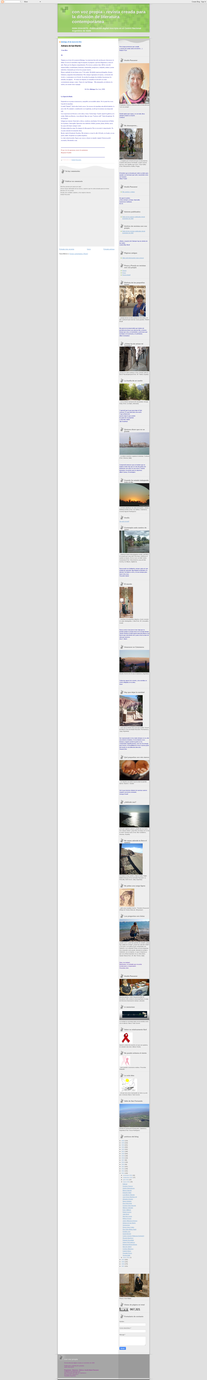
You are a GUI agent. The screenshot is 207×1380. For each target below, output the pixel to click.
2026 (123, 1140)
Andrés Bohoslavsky (129, 1188)
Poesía (124, 270)
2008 (123, 1264)
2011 (123, 1173)
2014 (123, 1166)
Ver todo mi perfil (124, 521)
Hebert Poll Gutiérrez (129, 1242)
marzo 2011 (126, 1182)
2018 (123, 1158)
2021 (123, 1151)
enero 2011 (126, 1257)
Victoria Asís (126, 1225)
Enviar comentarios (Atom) (78, 254)
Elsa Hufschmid (127, 1203)
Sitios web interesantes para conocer (133, 258)
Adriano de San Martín (129, 1223)
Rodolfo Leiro (126, 1231)
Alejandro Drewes (128, 1199)
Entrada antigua (109, 249)
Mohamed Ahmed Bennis (130, 1244)
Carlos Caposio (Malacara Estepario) (133, 1236)
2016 (123, 1162)
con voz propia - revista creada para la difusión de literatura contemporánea (109, 16)
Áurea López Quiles (128, 1227)
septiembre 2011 (128, 1177)
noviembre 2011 (128, 1175)
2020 (123, 1153)
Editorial (125, 1184)
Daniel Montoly (127, 1233)
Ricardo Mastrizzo (128, 1238)
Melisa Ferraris (127, 1218)
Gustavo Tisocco (128, 1186)
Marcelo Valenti (127, 1246)
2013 (123, 1168)
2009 (123, 1262)
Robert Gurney (127, 1212)
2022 (123, 1149)
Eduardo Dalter (127, 1192)
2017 (123, 1160)
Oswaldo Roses (127, 1253)
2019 (123, 1156)
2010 (123, 1259)
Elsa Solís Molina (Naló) (129, 1229)
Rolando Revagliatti (128, 1240)
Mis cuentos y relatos (128, 192)
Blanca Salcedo (127, 1190)
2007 (123, 1266)
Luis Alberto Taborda (129, 1194)
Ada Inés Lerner (127, 1216)
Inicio (89, 249)
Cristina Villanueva (128, 1249)
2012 (123, 1171)
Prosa (124, 272)
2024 (123, 1145)
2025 (123, 1143)
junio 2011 (126, 1179)
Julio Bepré (126, 1214)
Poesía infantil (126, 275)
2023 (123, 1147)
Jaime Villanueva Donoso (130, 1220)
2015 (123, 1164)
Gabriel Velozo (127, 1251)
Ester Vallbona (127, 1210)
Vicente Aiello (126, 1255)
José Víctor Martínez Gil (130, 1197)
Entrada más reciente (66, 249)
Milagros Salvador (128, 1207)
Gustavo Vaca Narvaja (129, 1205)
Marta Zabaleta (127, 1201)
